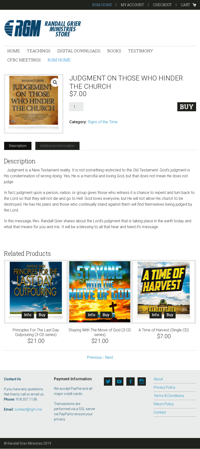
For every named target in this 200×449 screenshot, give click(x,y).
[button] (55, 82)
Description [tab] (18, 146)
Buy (187, 107)
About (158, 379)
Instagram (142, 381)
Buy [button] (42, 315)
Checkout (162, 4)
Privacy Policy (164, 387)
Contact (160, 412)
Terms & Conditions (169, 396)
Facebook (130, 381)
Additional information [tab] (57, 146)
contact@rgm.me (28, 409)
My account (132, 4)
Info (27, 315)
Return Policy (164, 404)
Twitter (108, 381)
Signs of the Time (103, 122)
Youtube (119, 381)
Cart (185, 4)
